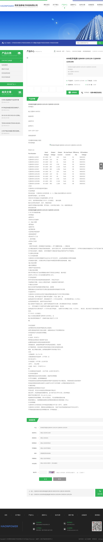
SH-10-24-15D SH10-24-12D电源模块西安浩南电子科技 (18, 115)
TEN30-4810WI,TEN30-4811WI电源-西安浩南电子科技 (17, 123)
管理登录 (94, 539)
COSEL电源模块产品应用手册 (10, 100)
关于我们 (17, 515)
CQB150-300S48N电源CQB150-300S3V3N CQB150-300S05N (52, 491)
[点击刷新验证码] (51, 472)
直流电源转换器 (6, 73)
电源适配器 (5, 65)
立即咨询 (74, 92)
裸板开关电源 (5, 69)
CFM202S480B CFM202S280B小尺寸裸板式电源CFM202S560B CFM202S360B (35, 43)
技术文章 (57, 515)
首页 (63, 51)
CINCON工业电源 (7, 60)
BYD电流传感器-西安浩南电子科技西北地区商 (15, 107)
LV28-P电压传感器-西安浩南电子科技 (12, 131)
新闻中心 (44, 515)
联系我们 (97, 515)
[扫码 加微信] (101, 167)
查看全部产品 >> (11, 84)
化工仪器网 (88, 539)
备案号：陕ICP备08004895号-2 (44, 539)
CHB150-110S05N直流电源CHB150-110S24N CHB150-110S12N (53, 494)
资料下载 (71, 515)
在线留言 (84, 515)
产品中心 (68, 51)
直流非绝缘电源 (6, 77)
